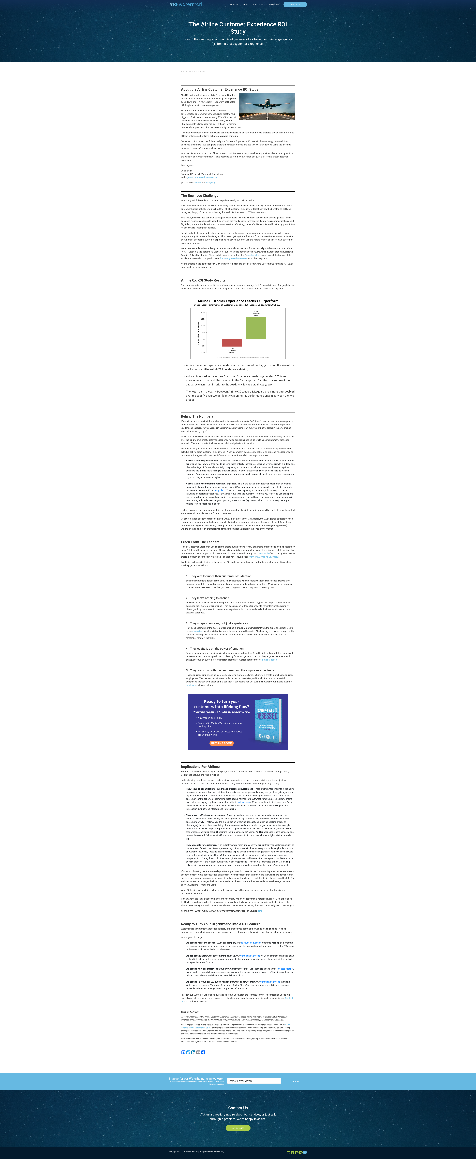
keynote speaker (285, 968)
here (259, 910)
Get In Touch (238, 1128)
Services (234, 4)
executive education (251, 942)
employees (191, 685)
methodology (253, 255)
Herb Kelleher (243, 802)
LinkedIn (197, 182)
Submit (295, 1081)
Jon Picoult (273, 4)
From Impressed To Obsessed (203, 177)
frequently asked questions (233, 258)
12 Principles (263, 553)
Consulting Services (250, 955)
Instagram (210, 182)
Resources (258, 4)
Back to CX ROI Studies (193, 71)
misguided (219, 490)
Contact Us (295, 4)
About (246, 4)
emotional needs (268, 659)
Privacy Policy (219, 1152)
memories (197, 631)
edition (221, 1084)
